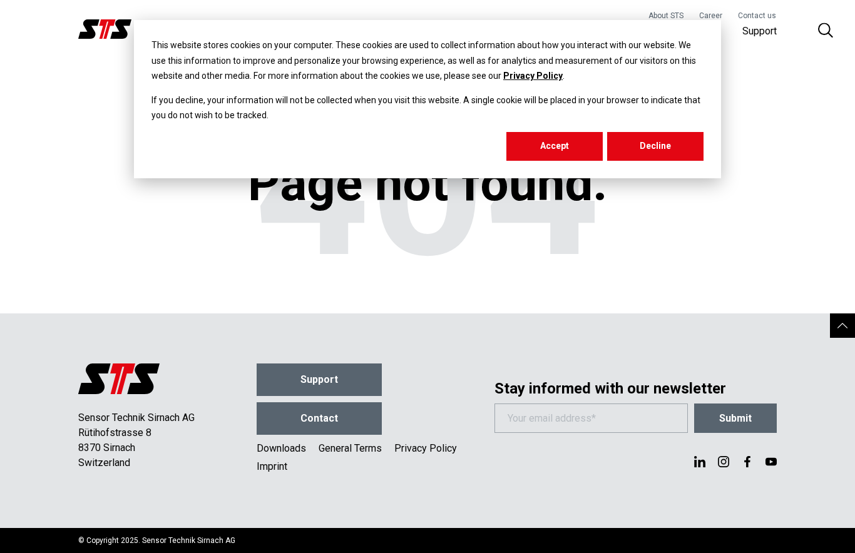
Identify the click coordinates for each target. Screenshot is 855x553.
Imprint (272, 466)
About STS (665, 15)
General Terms (350, 448)
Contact (319, 418)
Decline (655, 146)
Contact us (757, 15)
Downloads (281, 448)
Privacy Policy (533, 76)
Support (759, 31)
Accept (554, 146)
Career (710, 15)
